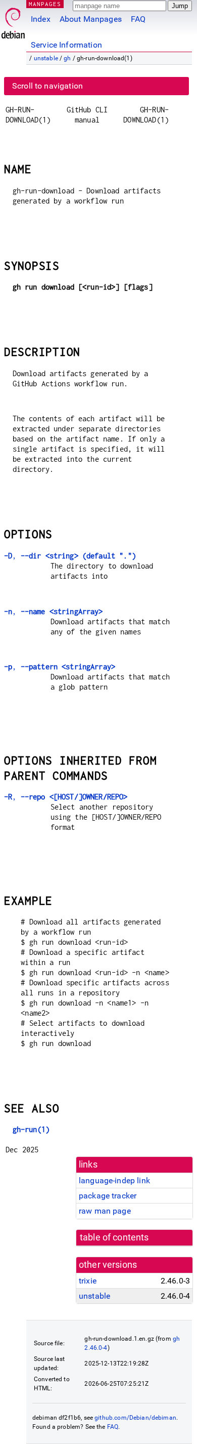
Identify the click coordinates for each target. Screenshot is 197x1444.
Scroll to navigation (47, 86)
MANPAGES (45, 4)
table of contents (114, 1237)
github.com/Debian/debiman (135, 1417)
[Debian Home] (13, 20)
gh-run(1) (31, 1129)
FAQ (138, 19)
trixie (87, 1281)
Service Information (66, 45)
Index (41, 19)
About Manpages (91, 19)
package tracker (107, 1195)
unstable (46, 58)
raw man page (105, 1211)
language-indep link (114, 1180)
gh (67, 58)
